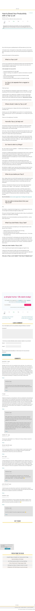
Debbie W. (4, 434)
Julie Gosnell (5, 484)
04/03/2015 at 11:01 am (5, 446)
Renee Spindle (5, 445)
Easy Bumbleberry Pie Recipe (17, 559)
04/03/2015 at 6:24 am (5, 485)
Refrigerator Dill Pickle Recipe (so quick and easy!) (17, 567)
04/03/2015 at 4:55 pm (8, 509)
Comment (4, 328)
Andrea (7, 381)
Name (3, 343)
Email (3, 346)
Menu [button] (18, 8)
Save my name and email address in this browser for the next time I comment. (15, 351)
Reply (3, 377)
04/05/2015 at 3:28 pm (5, 395)
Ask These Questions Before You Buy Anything (17, 561)
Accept (7, 548)
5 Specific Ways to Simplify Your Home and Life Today (17, 557)
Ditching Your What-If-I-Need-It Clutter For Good (17, 565)
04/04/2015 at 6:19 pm (5, 436)
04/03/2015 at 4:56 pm (8, 473)
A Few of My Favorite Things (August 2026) (17, 563)
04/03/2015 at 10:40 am (5, 458)
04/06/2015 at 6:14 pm (8, 414)
